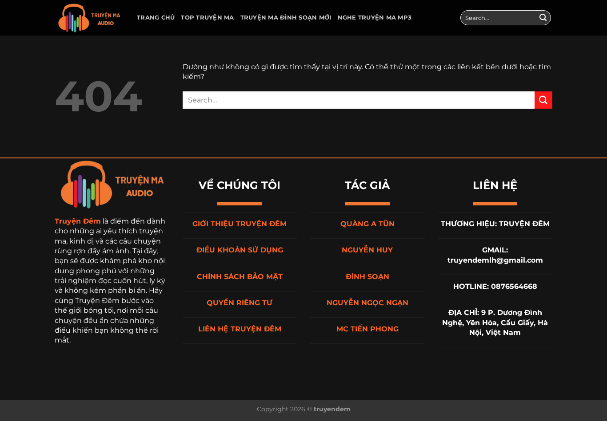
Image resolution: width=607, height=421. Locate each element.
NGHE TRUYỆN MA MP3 (375, 17)
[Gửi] (543, 17)
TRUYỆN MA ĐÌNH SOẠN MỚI (285, 17)
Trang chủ (156, 17)
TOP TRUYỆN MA (207, 17)
